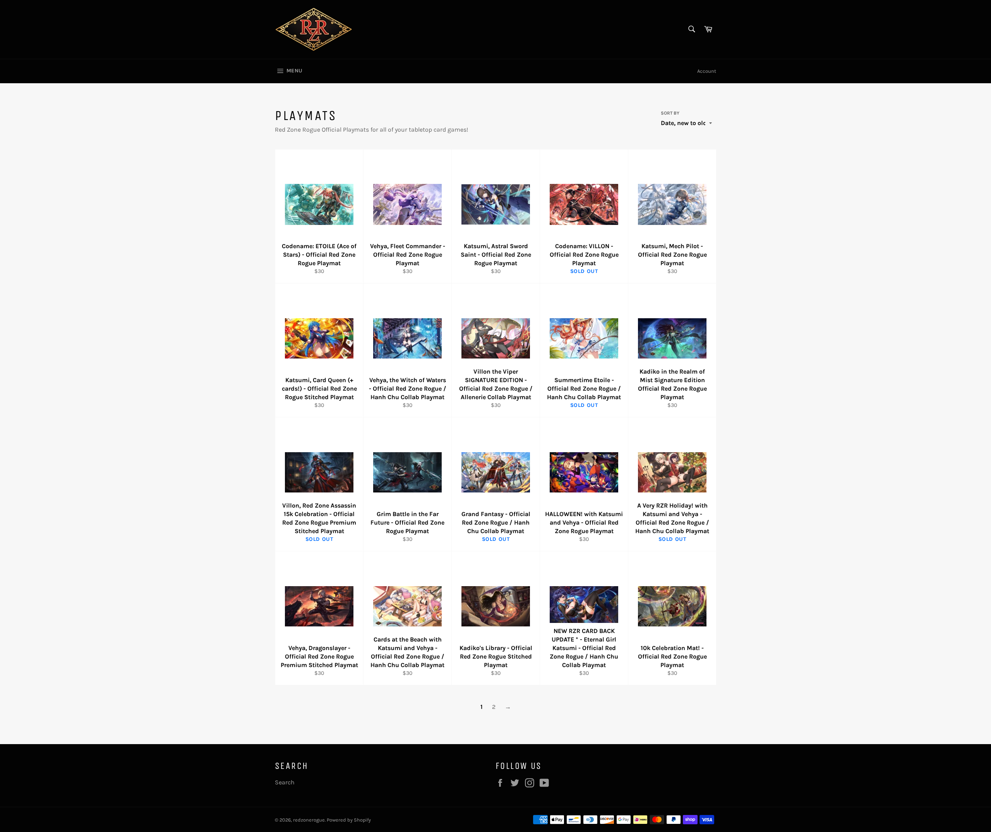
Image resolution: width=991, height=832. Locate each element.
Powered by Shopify (349, 820)
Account (706, 71)
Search (285, 782)
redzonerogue (309, 820)
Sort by (670, 113)
